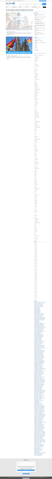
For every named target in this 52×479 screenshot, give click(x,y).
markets (42, 385)
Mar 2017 (36, 295)
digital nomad (41, 350)
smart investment (36, 350)
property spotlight (36, 323)
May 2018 (36, 275)
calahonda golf (40, 316)
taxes (44, 411)
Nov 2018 (36, 266)
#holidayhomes (41, 366)
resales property (36, 379)
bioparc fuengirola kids (37, 333)
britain (35, 177)
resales (36, 77)
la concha (38, 446)
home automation (40, 435)
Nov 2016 (36, 298)
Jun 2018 (36, 273)
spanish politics (37, 162)
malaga (35, 83)
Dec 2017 (36, 282)
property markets (36, 401)
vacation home (36, 344)
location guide (36, 99)
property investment (41, 341)
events (35, 455)
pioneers (36, 206)
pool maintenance (36, 313)
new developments (37, 117)
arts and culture (36, 405)
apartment (36, 44)
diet (35, 209)
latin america (39, 439)
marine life (35, 413)
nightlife (36, 200)
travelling (36, 158)
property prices (41, 346)
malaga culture (36, 352)
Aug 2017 (36, 288)
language (36, 187)
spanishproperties (42, 368)
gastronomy (36, 149)
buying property (41, 324)
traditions (35, 416)
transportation (42, 356)
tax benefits (42, 345)
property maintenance (37, 139)
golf (35, 234)
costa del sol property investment (39, 55)
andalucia (36, 153)
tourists (36, 146)
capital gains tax (40, 412)
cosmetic (36, 196)
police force (41, 419)
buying (38, 396)
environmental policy (37, 451)
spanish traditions (42, 384)
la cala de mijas (42, 434)
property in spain (37, 114)
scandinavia (35, 430)
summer (36, 171)
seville (40, 444)
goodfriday (18, 30)
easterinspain (13, 30)
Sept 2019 (36, 260)
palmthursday (24, 30)
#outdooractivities (41, 362)
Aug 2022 (36, 256)
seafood (36, 155)
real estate (36, 90)
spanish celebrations (37, 385)
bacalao (39, 373)
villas (42, 400)
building (36, 137)
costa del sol (36, 305)
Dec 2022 (36, 254)
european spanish (42, 428)
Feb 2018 (36, 279)
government (35, 424)
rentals (35, 356)
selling (37, 394)
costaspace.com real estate (38, 340)
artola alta (35, 302)
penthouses (41, 445)
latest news (11, 54)
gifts (35, 225)
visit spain (36, 86)
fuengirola (41, 306)
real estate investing (37, 89)
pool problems (42, 313)
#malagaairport (36, 366)
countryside (43, 440)
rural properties (36, 395)
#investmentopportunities (42, 361)
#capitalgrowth (36, 367)
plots (35, 441)
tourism (39, 413)
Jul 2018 (36, 272)
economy (36, 180)
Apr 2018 (36, 276)
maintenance (36, 136)
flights (35, 175)
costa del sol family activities (38, 329)
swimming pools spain (37, 312)
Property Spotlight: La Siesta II (38, 21)
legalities (40, 441)
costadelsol (36, 64)
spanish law (41, 418)
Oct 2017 (36, 285)
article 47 (44, 441)
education (36, 231)
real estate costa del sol (37, 322)
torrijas (35, 378)
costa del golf (38, 328)
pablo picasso (36, 406)
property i (36, 124)
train (40, 433)
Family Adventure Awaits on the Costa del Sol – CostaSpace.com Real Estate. (40, 23)
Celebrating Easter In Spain (11, 31)
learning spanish (36, 440)
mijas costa (36, 47)
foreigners (35, 389)
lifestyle (42, 355)
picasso (36, 133)
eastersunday (21, 30)
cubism (40, 406)
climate (38, 356)
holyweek (35, 373)
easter (10, 30)
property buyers (36, 346)
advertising (40, 423)
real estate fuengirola (37, 311)
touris (35, 216)
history (35, 237)
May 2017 (36, 292)
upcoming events (37, 235)
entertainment (36, 238)
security (35, 419)
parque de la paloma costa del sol (38, 335)
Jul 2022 (36, 257)
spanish (36, 130)
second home (36, 341)
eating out (35, 435)
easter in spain (16, 54)
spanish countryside (41, 395)
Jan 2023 (36, 253)
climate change (36, 219)
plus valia (35, 412)
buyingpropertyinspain (37, 402)
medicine (36, 203)
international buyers (36, 383)
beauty (35, 197)
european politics (36, 428)
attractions (35, 417)
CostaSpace (8, 30)
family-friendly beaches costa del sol (39, 330)
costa (24, 54)
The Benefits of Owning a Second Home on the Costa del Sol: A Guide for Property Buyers (39, 26)
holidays (44, 422)
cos (35, 165)
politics (42, 417)
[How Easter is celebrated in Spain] (19, 45)
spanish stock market (41, 424)
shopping (38, 434)
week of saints (36, 444)
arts (39, 405)
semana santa (36, 372)
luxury (35, 446)
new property (36, 380)
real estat (36, 111)
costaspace (36, 58)
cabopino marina (41, 305)
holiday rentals (39, 327)
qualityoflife (42, 357)
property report (37, 112)
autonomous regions (37, 222)
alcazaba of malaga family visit (38, 334)
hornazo (38, 378)
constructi (36, 140)
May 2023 (36, 250)
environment (36, 218)
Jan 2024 (36, 247)
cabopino (36, 95)
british (35, 396)
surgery (36, 199)
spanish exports (36, 391)
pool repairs (36, 316)
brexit (35, 178)
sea (41, 402)
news (35, 118)
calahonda (36, 46)
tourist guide (39, 416)
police (38, 419)
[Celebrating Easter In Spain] (19, 21)
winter (35, 228)
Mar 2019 (36, 263)
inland (40, 440)
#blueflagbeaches (36, 363)
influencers (35, 355)
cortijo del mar (36, 400)
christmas (41, 383)
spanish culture (41, 352)
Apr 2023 (36, 251)
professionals (36, 411)
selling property (37, 50)
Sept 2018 (36, 269)
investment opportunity (37, 345)
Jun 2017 (36, 291)
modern (44, 435)
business (36, 190)
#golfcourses (41, 363)
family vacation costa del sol (38, 339)
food (35, 105)
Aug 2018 (36, 270)
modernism (43, 406)
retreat (40, 344)
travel (35, 156)
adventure (39, 417)
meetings (44, 452)
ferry (38, 433)
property (40, 394)
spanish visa (36, 361)
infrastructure (36, 357)
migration (36, 181)
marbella (36, 96)
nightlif (35, 174)
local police (35, 422)
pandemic (39, 351)
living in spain (36, 159)
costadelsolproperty (37, 368)
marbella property (36, 306)
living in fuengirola (36, 307)
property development (37, 127)
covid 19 (36, 61)
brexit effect (36, 184)
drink (35, 212)
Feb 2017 (36, 297)
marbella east (43, 302)
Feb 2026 (36, 244)
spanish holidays (20, 54)
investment (43, 327)
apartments (43, 317)
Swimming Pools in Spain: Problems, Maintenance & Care (39, 19)
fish (35, 152)
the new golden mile (37, 121)
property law (40, 411)
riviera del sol (40, 422)
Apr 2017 (36, 294)
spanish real (36, 93)
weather (36, 215)
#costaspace (36, 362)
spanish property (37, 92)
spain (15, 30)
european (43, 439)
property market (37, 115)
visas (35, 434)
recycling (36, 221)
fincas (37, 441)
